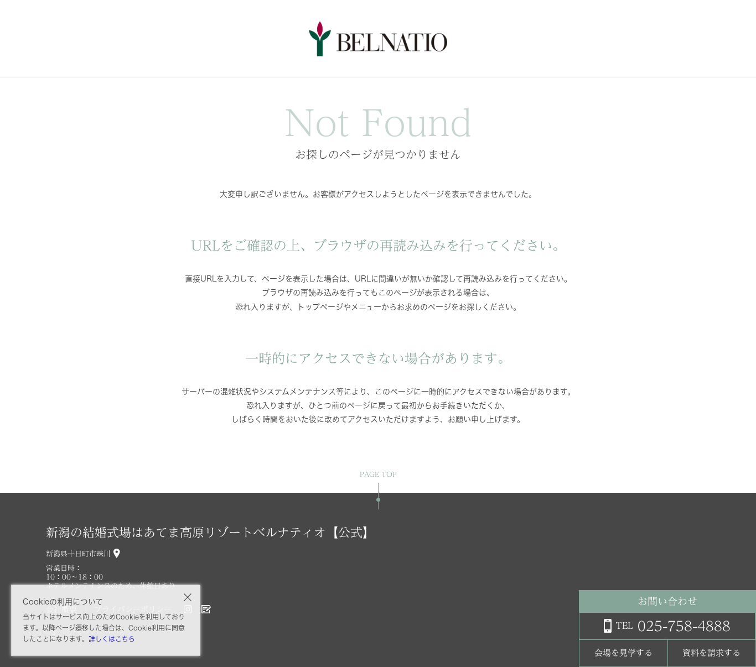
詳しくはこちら (112, 638)
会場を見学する (623, 653)
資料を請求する (711, 653)
